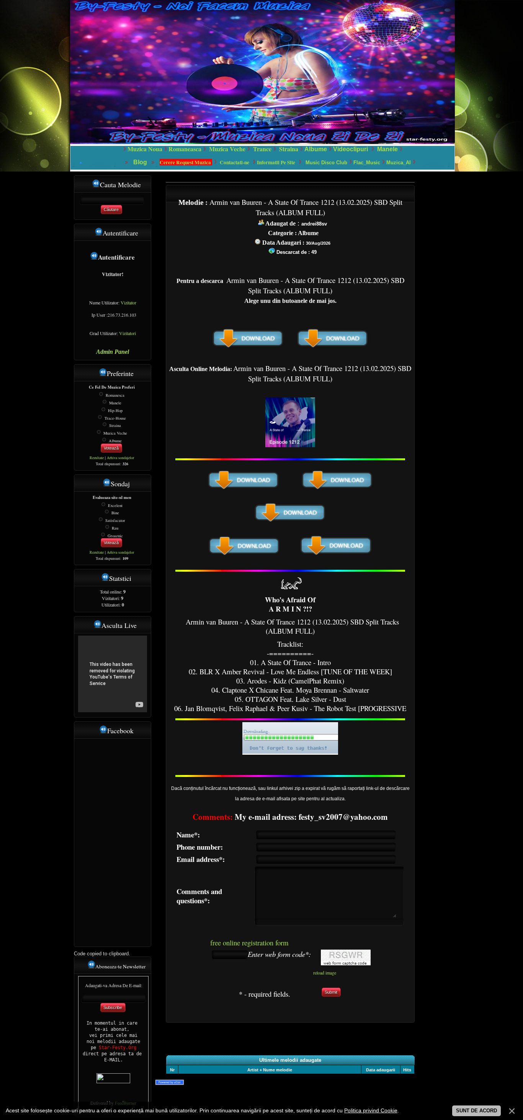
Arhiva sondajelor (120, 457)
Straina (115, 425)
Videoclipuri (350, 149)
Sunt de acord (476, 1110)
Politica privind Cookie (370, 1110)
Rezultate (97, 457)
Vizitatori (127, 333)
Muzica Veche (115, 433)
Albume (315, 149)
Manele (387, 149)
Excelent (115, 505)
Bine (115, 512)
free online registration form (249, 942)
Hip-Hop (115, 410)
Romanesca (115, 395)
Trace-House (115, 417)
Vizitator (128, 302)
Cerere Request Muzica (186, 162)
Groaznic (115, 535)
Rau (115, 528)
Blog (141, 162)
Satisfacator (115, 520)
